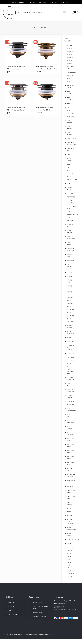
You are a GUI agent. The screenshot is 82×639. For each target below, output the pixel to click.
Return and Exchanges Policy (40, 607)
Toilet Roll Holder (70, 521)
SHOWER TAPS (70, 458)
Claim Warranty (12, 614)
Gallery (9, 610)
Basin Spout (69, 93)
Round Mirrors (70, 390)
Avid (69, 82)
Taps (69, 508)
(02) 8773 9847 (59, 607)
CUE (68, 183)
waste (69, 577)
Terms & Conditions (39, 617)
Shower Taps (70, 446)
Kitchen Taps (70, 305)
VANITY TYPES (69, 552)
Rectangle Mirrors (71, 378)
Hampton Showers (71, 238)
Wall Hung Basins (69, 565)
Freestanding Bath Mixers (71, 209)
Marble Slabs (70, 327)
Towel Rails (69, 535)
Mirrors (70, 337)
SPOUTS (70, 486)
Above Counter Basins (70, 66)
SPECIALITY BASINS (71, 482)
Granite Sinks (70, 226)
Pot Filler (71, 357)
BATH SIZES (71, 117)
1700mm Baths (70, 59)
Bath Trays (69, 128)
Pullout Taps (70, 362)
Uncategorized (71, 539)
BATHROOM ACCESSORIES (71, 143)
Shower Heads (70, 428)
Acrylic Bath (70, 77)
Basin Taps (71, 103)
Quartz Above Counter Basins (70, 370)
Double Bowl (70, 188)
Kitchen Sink (70, 287)
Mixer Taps (71, 353)
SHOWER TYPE (70, 464)
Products (10, 606)
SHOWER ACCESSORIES (71, 410)
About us (10, 602)
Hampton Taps (71, 244)
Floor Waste (69, 202)
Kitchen (70, 276)
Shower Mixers (70, 440)
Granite (70, 221)
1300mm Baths (70, 47)
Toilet (69, 515)
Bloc (69, 164)
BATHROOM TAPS (71, 149)
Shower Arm (70, 416)
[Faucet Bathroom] (24, 12)
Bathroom (71, 138)
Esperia (70, 193)
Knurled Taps (70, 311)
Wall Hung (69, 558)
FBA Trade (71, 197)
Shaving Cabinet (70, 396)
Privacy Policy (37, 612)
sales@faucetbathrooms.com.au (65, 609)
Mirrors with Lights (70, 347)
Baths (69, 154)
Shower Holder (70, 434)
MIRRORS (70, 341)
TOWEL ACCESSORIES (71, 529)
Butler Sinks (70, 175)
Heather (70, 260)
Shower (70, 401)
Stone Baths (69, 503)
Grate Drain (69, 232)
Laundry (70, 322)
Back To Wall (70, 87)
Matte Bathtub (70, 333)
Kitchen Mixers (70, 281)
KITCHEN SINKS (70, 293)
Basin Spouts (70, 99)
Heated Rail (70, 256)
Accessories (71, 72)
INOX (53, 634)
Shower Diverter (70, 422)
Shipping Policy (38, 602)
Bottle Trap (70, 169)
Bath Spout (69, 122)
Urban (69, 543)
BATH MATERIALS (71, 112)
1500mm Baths (70, 53)
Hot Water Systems (70, 266)
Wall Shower (70, 572)
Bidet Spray (69, 159)
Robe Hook (69, 384)
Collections (71, 180)
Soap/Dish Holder (71, 476)
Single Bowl (69, 470)
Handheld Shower (71, 250)
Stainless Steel (71, 491)
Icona (69, 272)
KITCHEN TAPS (70, 299)
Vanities (70, 547)
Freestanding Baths (71, 216)
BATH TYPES (69, 134)
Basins (69, 107)
